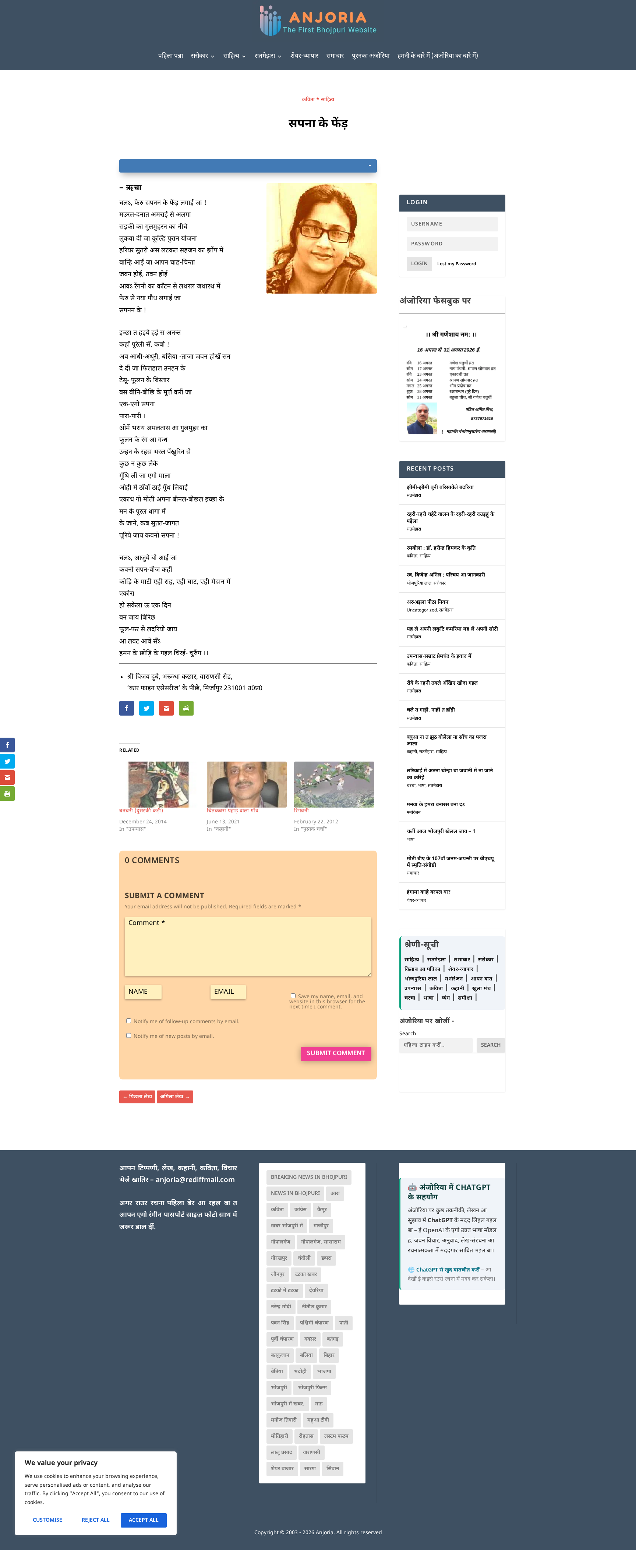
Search (407, 1034)
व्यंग (447, 998)
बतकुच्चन (280, 1355)
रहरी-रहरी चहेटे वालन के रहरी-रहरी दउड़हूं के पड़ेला (450, 518)
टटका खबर (306, 1274)
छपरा (326, 1258)
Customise (47, 1520)
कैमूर (322, 1209)
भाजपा (324, 1371)
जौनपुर (278, 1274)
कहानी (412, 752)
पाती (343, 1323)
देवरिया (316, 1290)
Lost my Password (456, 264)
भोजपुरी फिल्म (312, 1387)
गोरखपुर (279, 1258)
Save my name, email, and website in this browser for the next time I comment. (327, 1002)
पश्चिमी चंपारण (314, 1323)
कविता (308, 99)
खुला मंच (482, 988)
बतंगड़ (333, 1339)
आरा (335, 1193)
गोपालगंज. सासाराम (321, 1242)
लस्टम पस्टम (336, 1436)
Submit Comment (336, 1054)
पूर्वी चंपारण (282, 1339)
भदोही (300, 1371)
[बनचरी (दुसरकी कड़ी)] (159, 784)
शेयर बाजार (282, 1468)
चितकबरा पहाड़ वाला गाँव (233, 811)
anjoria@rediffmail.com (195, 1180)
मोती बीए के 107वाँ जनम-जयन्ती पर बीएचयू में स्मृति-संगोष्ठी (450, 862)
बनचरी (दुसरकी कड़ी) (141, 811)
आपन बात (481, 979)
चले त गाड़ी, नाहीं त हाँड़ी (431, 710)
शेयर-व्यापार (304, 56)
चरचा (411, 786)
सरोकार (199, 56)
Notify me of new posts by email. (174, 1036)
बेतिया (277, 1371)
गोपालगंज (280, 1242)
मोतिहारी (279, 1436)
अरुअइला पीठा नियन (427, 602)
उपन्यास (412, 988)
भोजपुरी (279, 1387)
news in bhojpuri (295, 1193)
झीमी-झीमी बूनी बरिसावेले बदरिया (440, 487)
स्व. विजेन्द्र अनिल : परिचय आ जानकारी (446, 575)
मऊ (318, 1404)
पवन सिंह (280, 1323)
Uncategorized (422, 610)
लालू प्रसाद (281, 1452)
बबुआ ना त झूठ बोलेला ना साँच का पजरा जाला (447, 741)
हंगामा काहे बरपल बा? (429, 892)
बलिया (306, 1355)
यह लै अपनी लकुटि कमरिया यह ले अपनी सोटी (452, 629)
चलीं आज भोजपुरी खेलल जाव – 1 (441, 831)
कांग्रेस (300, 1209)
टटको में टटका (284, 1290)
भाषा (421, 786)
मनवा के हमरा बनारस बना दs (436, 804)
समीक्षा (466, 998)
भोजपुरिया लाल (419, 583)
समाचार (335, 56)
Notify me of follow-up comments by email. (187, 1021)
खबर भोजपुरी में (287, 1226)
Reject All (96, 1520)
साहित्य (231, 56)
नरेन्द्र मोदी (281, 1307)
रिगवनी (301, 811)
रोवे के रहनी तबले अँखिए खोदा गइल (442, 683)
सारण (310, 1468)
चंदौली (304, 1258)
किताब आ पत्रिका (423, 969)
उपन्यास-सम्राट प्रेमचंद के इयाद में (439, 656)
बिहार (329, 1355)
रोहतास (306, 1436)
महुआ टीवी (318, 1420)
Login (419, 263)
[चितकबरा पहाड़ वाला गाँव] (247, 784)
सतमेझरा (265, 56)
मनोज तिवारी (284, 1420)
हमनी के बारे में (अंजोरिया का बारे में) (438, 56)
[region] (96, 1493)
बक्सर (310, 1339)
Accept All (144, 1520)
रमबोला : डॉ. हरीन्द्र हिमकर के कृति (441, 548)
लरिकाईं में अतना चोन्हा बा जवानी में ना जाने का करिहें (450, 774)
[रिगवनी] (334, 784)
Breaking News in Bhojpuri (309, 1177)
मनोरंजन (414, 813)
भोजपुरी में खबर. (287, 1404)
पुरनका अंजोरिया (370, 56)
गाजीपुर (321, 1226)
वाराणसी (311, 1452)
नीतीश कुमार (314, 1307)
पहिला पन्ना (170, 56)
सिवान (332, 1468)
